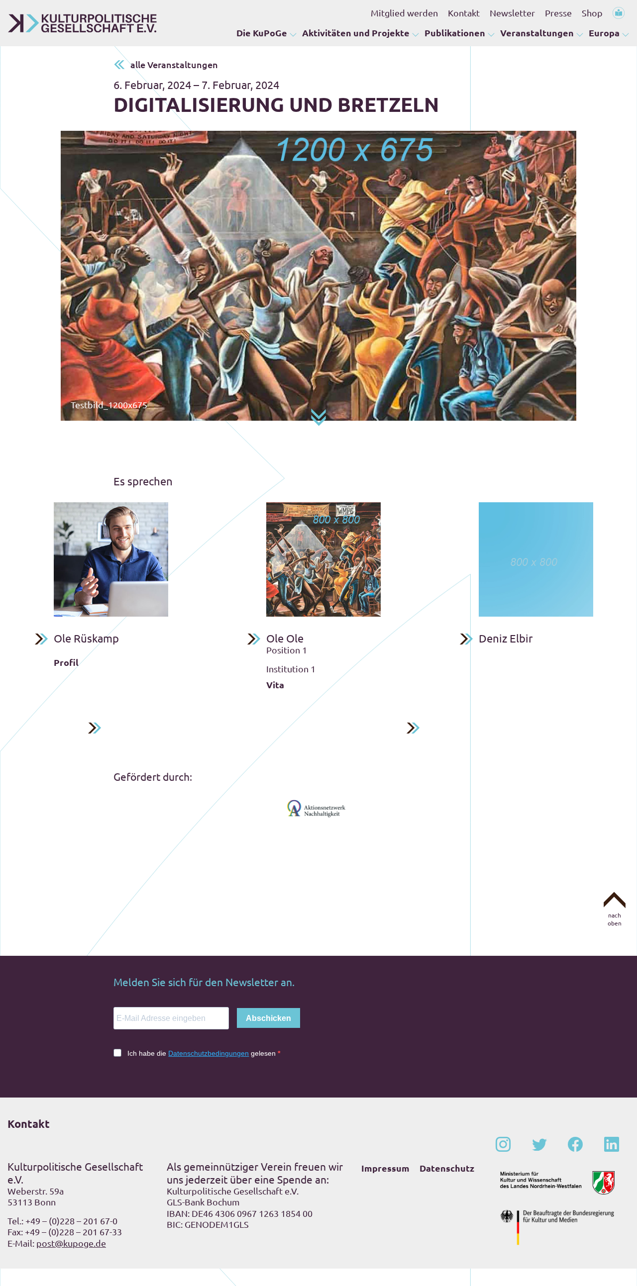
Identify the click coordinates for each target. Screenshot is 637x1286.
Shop (592, 12)
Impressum (385, 1168)
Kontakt (464, 12)
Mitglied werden (404, 12)
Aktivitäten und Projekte (356, 32)
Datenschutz (447, 1168)
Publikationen (455, 32)
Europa (604, 32)
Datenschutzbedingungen (208, 1053)
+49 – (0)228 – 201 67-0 (71, 1220)
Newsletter (512, 12)
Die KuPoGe (261, 32)
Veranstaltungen (537, 32)
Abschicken (268, 1018)
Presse (558, 12)
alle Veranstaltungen (174, 64)
